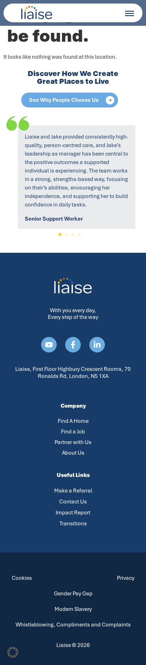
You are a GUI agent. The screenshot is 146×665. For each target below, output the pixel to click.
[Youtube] (49, 344)
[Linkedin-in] (97, 344)
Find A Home (73, 421)
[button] (59, 234)
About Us (73, 452)
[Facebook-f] (73, 344)
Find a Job (73, 431)
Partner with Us (73, 442)
